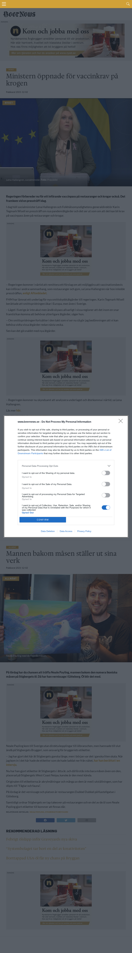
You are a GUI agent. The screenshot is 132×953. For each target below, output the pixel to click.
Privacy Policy (84, 531)
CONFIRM (43, 520)
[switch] (106, 473)
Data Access (66, 531)
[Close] (122, 422)
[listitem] (66, 466)
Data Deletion (48, 531)
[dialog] (66, 476)
